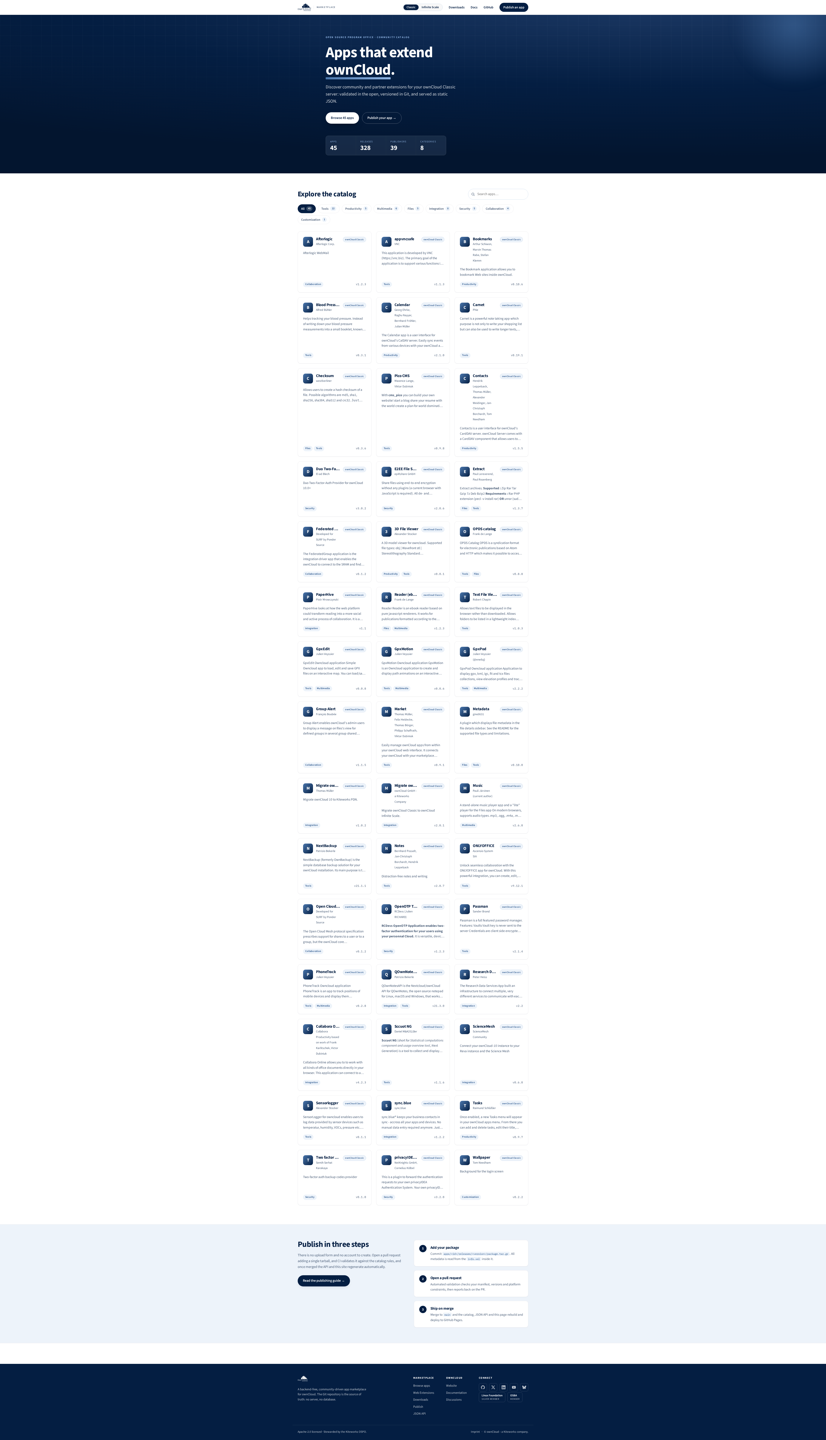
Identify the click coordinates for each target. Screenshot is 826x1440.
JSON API (419, 1413)
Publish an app (513, 7)
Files (413, 208)
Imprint (475, 1432)
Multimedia (387, 208)
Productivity (355, 208)
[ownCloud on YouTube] (514, 1387)
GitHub (488, 7)
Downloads (457, 7)
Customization (313, 219)
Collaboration (497, 208)
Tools (327, 208)
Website (451, 1385)
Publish (418, 1407)
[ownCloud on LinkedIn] (503, 1387)
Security (467, 208)
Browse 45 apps (342, 118)
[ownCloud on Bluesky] (524, 1387)
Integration (438, 208)
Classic (411, 7)
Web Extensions (423, 1393)
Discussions (454, 1399)
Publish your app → (381, 118)
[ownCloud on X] (493, 1387)
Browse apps (421, 1385)
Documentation (456, 1393)
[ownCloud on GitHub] (483, 1387)
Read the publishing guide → (324, 1280)
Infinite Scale (430, 7)
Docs (474, 7)
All (306, 208)
